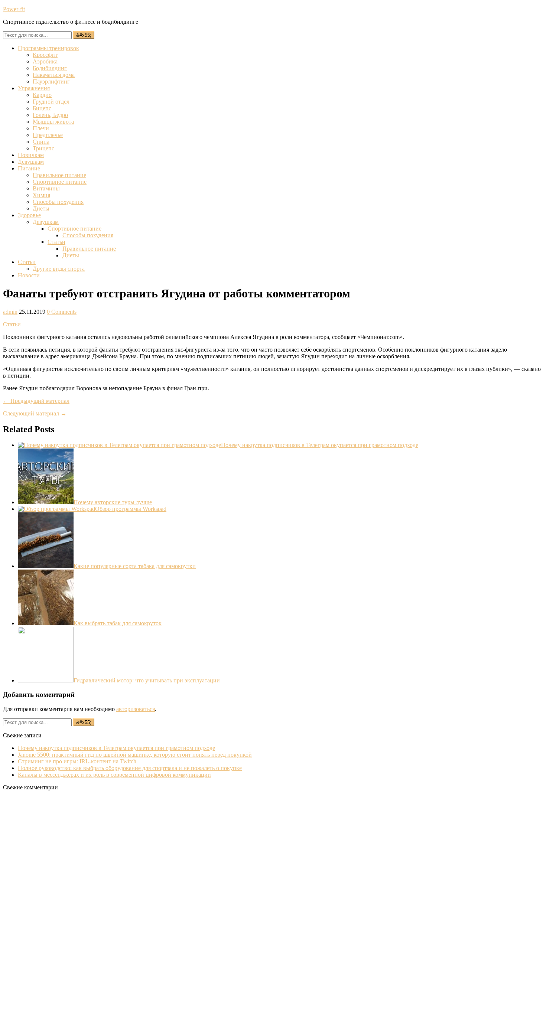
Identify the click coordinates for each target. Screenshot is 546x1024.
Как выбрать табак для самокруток (118, 623)
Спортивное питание (60, 182)
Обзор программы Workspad (130, 509)
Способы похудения (58, 202)
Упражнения (34, 88)
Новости (29, 275)
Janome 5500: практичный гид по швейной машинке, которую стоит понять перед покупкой (135, 754)
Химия (41, 195)
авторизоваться (135, 709)
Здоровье (29, 215)
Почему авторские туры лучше (113, 502)
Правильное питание (59, 175)
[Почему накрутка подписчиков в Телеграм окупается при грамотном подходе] (119, 445)
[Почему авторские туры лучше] (46, 502)
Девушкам (31, 162)
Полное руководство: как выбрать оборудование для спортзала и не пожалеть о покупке (130, 768)
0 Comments (62, 312)
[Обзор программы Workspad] (56, 509)
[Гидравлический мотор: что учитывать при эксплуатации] (46, 680)
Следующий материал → (34, 413)
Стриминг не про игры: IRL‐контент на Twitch (77, 761)
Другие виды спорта (59, 268)
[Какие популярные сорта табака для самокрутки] (46, 566)
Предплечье (48, 135)
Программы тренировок (48, 48)
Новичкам (31, 155)
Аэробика (45, 61)
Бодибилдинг (50, 68)
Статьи (56, 242)
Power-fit (14, 9)
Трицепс (43, 148)
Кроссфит (45, 55)
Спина (41, 141)
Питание (29, 168)
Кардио (42, 95)
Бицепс (42, 108)
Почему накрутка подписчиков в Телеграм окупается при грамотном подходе (319, 445)
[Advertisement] (58, 908)
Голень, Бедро (50, 115)
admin (10, 312)
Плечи (41, 128)
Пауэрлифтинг (51, 81)
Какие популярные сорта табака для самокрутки (135, 566)
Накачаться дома (54, 75)
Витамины (46, 188)
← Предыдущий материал (36, 401)
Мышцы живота (53, 121)
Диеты (41, 208)
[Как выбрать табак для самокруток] (46, 623)
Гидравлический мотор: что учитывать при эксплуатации (147, 680)
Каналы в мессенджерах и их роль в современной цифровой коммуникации (114, 775)
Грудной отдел (51, 101)
